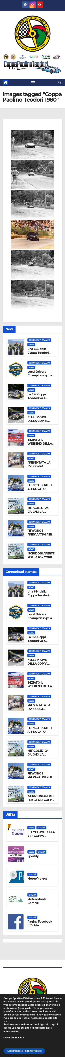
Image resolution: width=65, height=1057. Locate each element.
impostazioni (10, 1031)
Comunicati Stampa (39, 340)
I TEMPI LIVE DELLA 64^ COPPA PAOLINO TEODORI (41, 835)
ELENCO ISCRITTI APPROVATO (39, 487)
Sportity (33, 856)
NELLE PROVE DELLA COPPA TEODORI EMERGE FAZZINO (40, 422)
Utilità (41, 828)
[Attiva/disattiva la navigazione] (33, 82)
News (31, 345)
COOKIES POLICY (13, 1037)
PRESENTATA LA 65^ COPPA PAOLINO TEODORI (40, 466)
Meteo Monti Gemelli (36, 901)
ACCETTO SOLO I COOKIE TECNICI (24, 1051)
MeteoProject (37, 878)
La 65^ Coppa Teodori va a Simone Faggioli (39, 398)
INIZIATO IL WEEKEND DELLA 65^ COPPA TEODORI (39, 445)
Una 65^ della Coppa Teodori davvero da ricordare (38, 354)
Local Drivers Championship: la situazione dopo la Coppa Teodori (40, 377)
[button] (59, 82)
